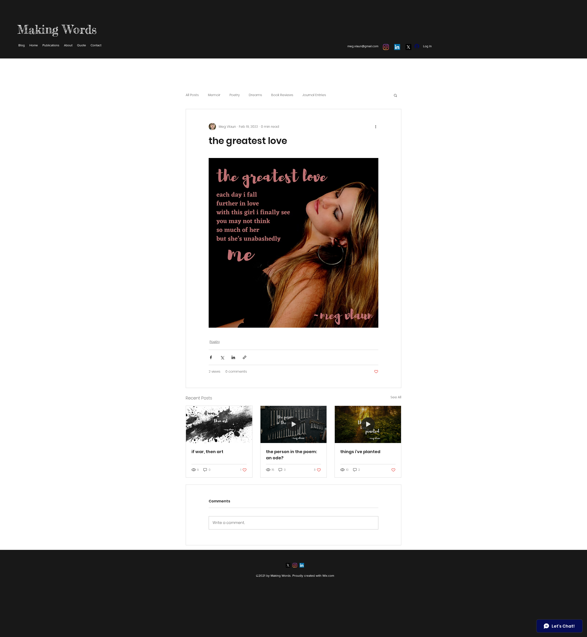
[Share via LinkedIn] (233, 357)
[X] (408, 47)
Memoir (214, 95)
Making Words (57, 29)
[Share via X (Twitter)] (222, 357)
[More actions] (375, 126)
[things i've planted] (368, 424)
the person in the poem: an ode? (291, 455)
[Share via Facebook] (211, 357)
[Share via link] (244, 357)
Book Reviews (282, 95)
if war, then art (207, 451)
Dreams (255, 95)
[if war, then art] (219, 424)
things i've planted (360, 451)
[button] (395, 95)
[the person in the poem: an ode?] (293, 424)
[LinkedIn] (397, 47)
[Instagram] (386, 47)
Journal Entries (314, 95)
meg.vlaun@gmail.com (362, 46)
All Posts (192, 95)
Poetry (235, 95)
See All (395, 397)
